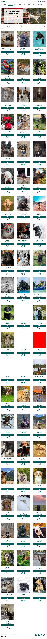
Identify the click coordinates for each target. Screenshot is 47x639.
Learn (20, 4)
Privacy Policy (3, 636)
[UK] (45, 1)
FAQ (25, 4)
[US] (43, 1)
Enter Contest (39, 4)
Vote (10, 4)
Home (5, 4)
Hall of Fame (31, 4)
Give (15, 4)
